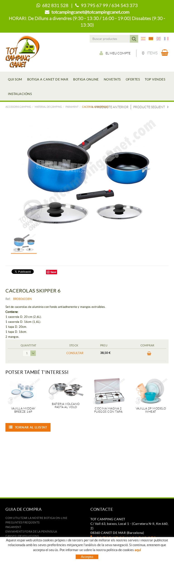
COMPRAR (147, 354)
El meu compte (118, 53)
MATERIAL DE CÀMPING (48, 106)
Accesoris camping (18, 106)
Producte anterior (111, 107)
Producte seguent (149, 107)
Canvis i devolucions (22, 536)
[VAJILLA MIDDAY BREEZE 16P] (23, 391)
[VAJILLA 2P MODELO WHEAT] (151, 391)
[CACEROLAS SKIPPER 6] (85, 174)
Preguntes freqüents (22, 522)
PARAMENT (71, 106)
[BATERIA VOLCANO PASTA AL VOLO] (66, 389)
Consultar (74, 353)
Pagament (13, 527)
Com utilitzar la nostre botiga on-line (36, 517)
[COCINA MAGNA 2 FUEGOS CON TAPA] (108, 391)
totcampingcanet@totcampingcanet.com (90, 12)
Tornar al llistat (31, 427)
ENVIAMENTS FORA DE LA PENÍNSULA (31, 531)
